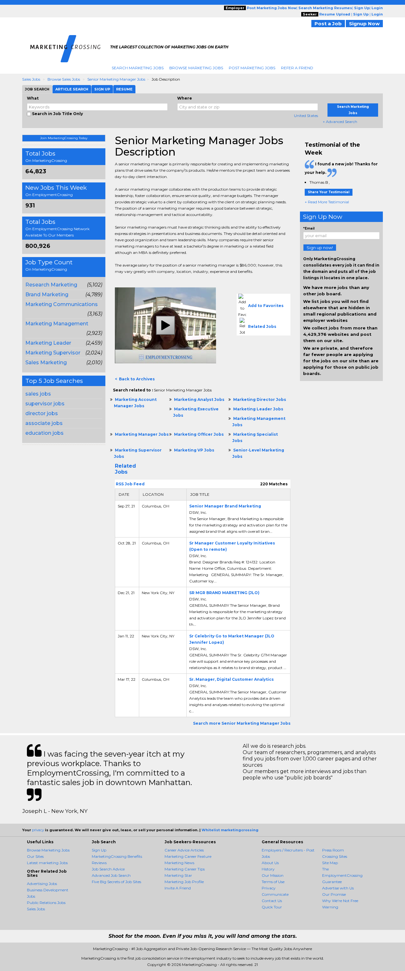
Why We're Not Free (340, 900)
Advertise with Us (338, 888)
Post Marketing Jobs (252, 67)
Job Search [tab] (37, 89)
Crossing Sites (334, 856)
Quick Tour (272, 907)
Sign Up (99, 850)
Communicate (275, 894)
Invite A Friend (178, 888)
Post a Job (328, 24)
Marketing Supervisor (52, 353)
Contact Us (272, 900)
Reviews (99, 862)
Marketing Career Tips (185, 869)
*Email (309, 228)
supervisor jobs (45, 404)
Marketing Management (56, 324)
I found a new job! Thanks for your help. (341, 168)
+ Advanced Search (340, 121)
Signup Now (364, 24)
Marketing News (179, 862)
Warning (330, 907)
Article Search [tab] (71, 89)
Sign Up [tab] (102, 89)
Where (184, 98)
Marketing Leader (48, 343)
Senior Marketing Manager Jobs (116, 79)
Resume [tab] (124, 89)
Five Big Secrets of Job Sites (116, 881)
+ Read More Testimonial (327, 202)
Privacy (269, 888)
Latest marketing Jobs (47, 862)
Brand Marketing (46, 295)
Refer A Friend (297, 67)
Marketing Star (178, 875)
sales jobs (38, 394)
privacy (38, 830)
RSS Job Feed (130, 484)
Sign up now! (320, 247)
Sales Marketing (46, 363)
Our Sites (35, 856)
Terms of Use (273, 881)
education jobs (44, 433)
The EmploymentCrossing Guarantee (342, 875)
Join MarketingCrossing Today (63, 138)
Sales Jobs (31, 79)
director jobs (41, 413)
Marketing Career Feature (188, 856)
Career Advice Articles (184, 850)
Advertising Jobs (42, 883)
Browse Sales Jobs (63, 79)
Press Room (333, 850)
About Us (270, 862)
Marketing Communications (61, 304)
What (33, 98)
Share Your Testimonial (328, 192)
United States (306, 115)
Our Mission (273, 875)
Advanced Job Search (111, 875)
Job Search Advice (108, 869)
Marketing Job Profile (184, 881)
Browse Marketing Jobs (196, 67)
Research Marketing (51, 285)
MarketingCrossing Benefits (117, 856)
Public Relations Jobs (46, 902)
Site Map (330, 862)
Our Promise (334, 894)
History (268, 869)
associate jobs (44, 423)
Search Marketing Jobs (138, 67)
